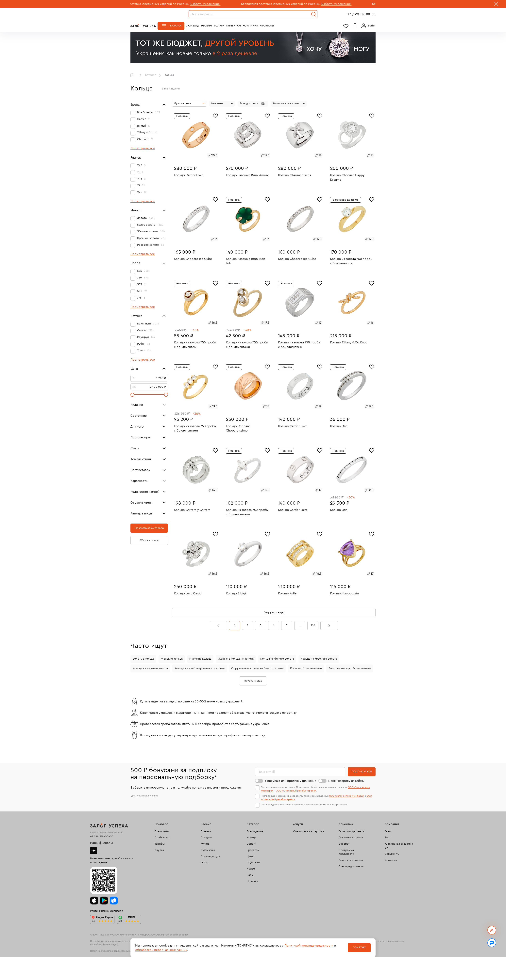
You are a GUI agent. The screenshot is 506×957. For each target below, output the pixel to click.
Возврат (344, 843)
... (300, 625)
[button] (253, 104)
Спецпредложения (351, 866)
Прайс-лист (162, 837)
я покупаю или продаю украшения (290, 780)
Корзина (355, 26)
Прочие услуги (211, 856)
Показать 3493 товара (149, 528)
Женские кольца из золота (236, 658)
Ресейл (206, 25)
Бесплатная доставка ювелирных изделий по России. (233, 4)
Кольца (251, 837)
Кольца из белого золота (277, 658)
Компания (250, 25)
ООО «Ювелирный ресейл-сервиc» (296, 791)
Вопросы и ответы (351, 860)
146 (313, 625)
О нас (204, 862)
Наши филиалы (101, 842)
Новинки (252, 881)
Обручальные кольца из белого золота (257, 668)
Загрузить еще (273, 612)
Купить (205, 843)
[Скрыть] (496, 4)
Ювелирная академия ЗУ (399, 845)
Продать (206, 837)
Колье (251, 868)
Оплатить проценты (351, 831)
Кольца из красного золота (319, 658)
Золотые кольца (143, 658)
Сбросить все (149, 540)
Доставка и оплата (351, 837)
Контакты (391, 860)
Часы (250, 875)
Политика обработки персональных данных (114, 951)
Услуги (219, 25)
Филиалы (267, 25)
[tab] (191, 156)
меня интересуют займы (346, 780)
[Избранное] (215, 115)
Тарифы (160, 843)
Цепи (250, 856)
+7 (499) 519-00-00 (361, 14)
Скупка (159, 850)
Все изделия (255, 831)
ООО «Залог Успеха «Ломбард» (346, 796)
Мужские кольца (200, 658)
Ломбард (192, 25)
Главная (133, 75)
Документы (392, 854)
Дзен (93, 850)
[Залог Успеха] (143, 25)
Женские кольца (172, 658)
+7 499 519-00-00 (101, 836)
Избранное (346, 26)
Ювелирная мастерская (308, 831)
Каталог (176, 25)
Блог (388, 837)
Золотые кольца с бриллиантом (350, 668)
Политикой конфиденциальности (308, 945)
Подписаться (361, 771)
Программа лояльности (346, 852)
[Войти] (368, 26)
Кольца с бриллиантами (306, 668)
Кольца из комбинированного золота (200, 668)
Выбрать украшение (157, 4)
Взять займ (162, 831)
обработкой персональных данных (161, 949)
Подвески (253, 862)
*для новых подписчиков (144, 795)
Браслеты (253, 850)
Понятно (359, 947)
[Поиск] (313, 14)
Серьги (251, 843)
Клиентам (233, 25)
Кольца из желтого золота (150, 668)
